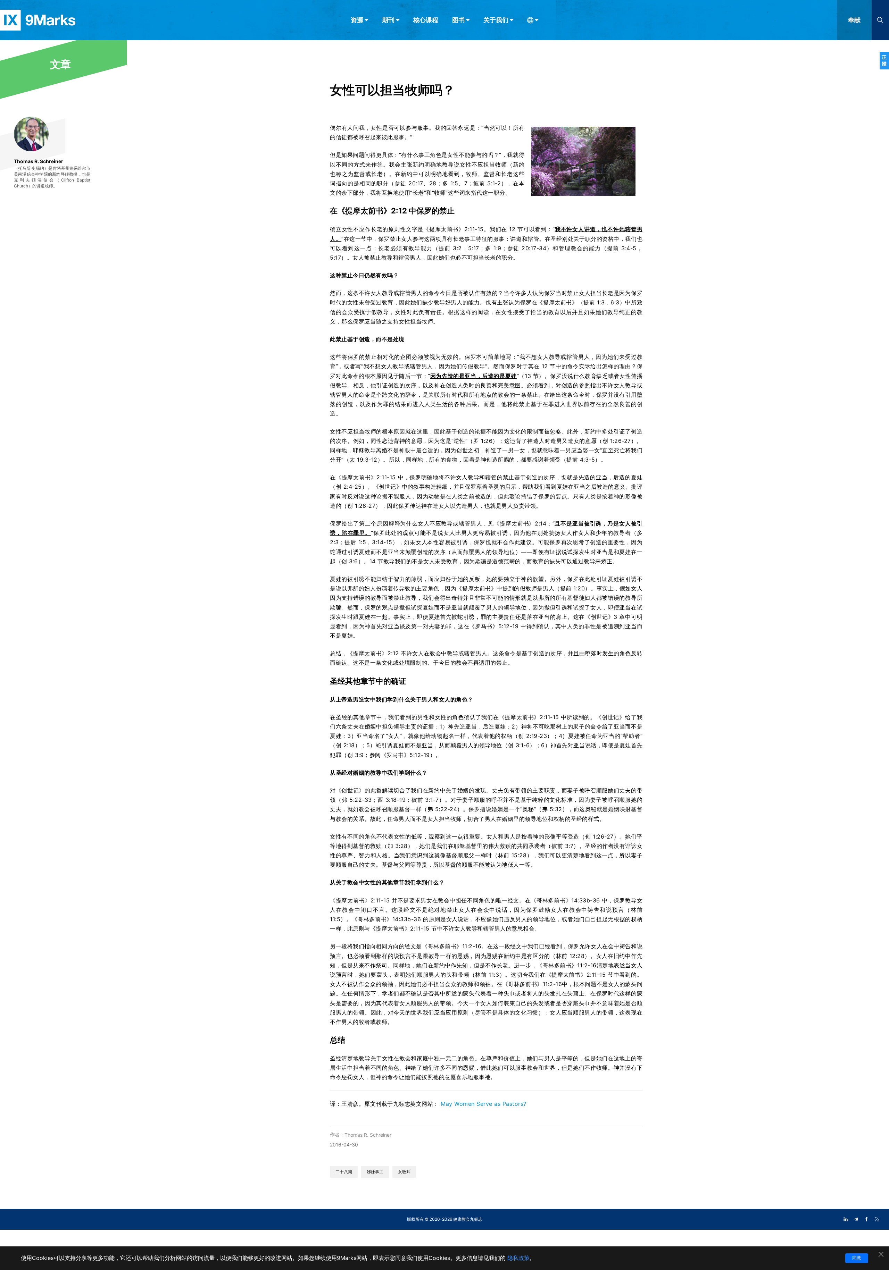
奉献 (854, 20)
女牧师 (404, 1171)
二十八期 (343, 1171)
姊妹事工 (375, 1171)
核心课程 (425, 20)
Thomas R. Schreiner (367, 1135)
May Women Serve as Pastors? (483, 1103)
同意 (856, 1258)
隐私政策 (518, 1257)
